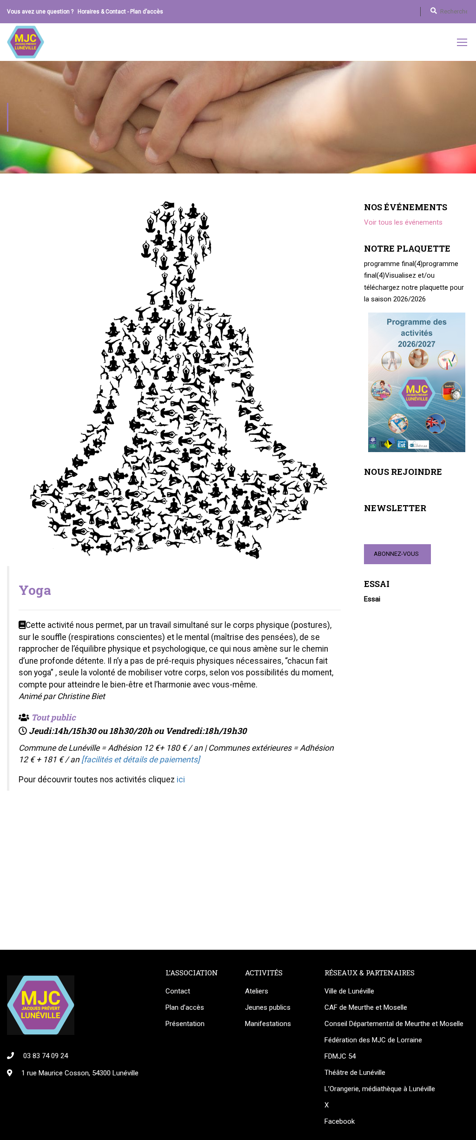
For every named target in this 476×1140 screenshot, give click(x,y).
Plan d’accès (146, 11)
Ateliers (256, 991)
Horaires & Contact (102, 11)
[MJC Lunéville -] (25, 42)
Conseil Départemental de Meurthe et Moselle (393, 1024)
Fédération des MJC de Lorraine (373, 1040)
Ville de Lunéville (349, 991)
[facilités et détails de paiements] (140, 759)
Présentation (185, 1024)
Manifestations (268, 1024)
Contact (177, 991)
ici (181, 779)
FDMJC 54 (340, 1056)
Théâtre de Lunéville (354, 1072)
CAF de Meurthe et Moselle (365, 1007)
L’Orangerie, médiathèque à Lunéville (379, 1089)
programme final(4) (393, 264)
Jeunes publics (268, 1007)
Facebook (339, 1121)
